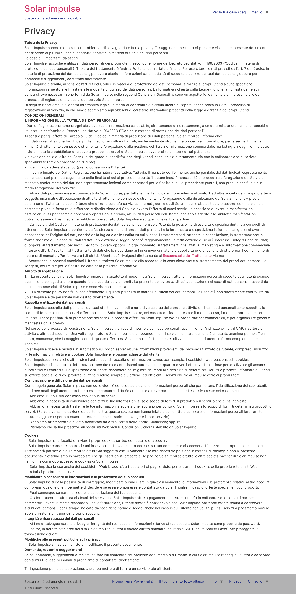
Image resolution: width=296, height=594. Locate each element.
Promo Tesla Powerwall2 (132, 581)
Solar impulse (52, 8)
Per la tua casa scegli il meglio (237, 12)
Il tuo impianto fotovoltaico (181, 581)
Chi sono (255, 581)
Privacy (235, 581)
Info (214, 581)
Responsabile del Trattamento (187, 255)
